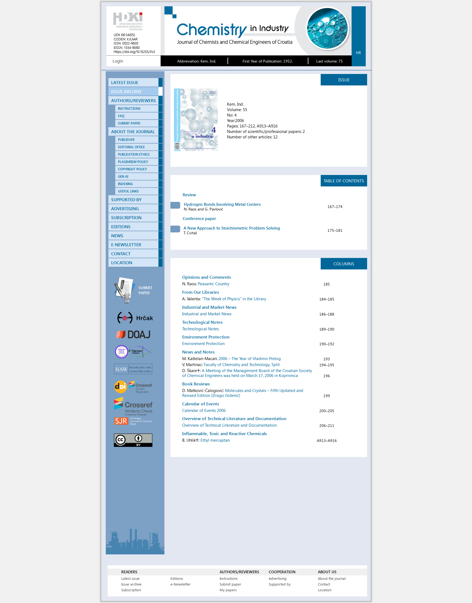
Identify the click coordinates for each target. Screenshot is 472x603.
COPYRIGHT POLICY (132, 169)
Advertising (278, 578)
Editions (176, 578)
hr (358, 52)
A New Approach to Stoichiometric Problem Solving (232, 228)
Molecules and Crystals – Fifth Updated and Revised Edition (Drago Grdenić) (242, 393)
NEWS (117, 235)
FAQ (121, 116)
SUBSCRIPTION (126, 217)
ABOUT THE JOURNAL (133, 131)
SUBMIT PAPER (129, 123)
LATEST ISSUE (124, 82)
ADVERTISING (125, 208)
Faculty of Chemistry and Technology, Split (242, 364)
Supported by (280, 584)
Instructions (229, 578)
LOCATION (121, 262)
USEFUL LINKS (128, 191)
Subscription (131, 589)
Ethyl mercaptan (215, 440)
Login (118, 61)
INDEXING (125, 184)
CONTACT (121, 253)
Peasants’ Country (213, 283)
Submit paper (230, 584)
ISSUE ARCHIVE (126, 91)
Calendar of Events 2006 (204, 410)
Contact (324, 584)
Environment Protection (203, 343)
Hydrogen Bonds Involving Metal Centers (222, 204)
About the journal (332, 578)
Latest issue (130, 578)
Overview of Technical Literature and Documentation (229, 425)
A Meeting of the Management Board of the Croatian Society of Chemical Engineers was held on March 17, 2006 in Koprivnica (247, 373)
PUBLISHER (126, 140)
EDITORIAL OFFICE (131, 147)
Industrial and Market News (206, 313)
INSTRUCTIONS (129, 108)
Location (324, 589)
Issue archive (131, 584)
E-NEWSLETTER (126, 244)
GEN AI (123, 176)
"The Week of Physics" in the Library (234, 298)
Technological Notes (200, 328)
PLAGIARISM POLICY (133, 162)
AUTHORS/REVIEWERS (133, 100)
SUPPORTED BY (126, 199)
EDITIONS (121, 226)
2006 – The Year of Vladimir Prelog (250, 358)
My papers (228, 589)
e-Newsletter (180, 584)
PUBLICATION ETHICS (134, 154)
